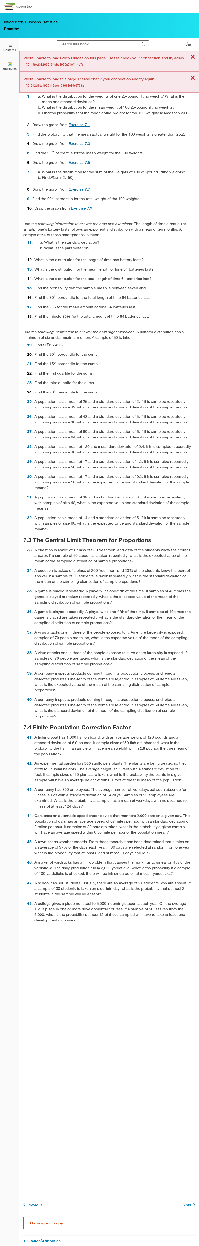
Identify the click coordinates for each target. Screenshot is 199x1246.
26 (29, 416)
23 (29, 382)
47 (29, 882)
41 (29, 737)
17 (29, 306)
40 (29, 699)
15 (29, 288)
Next (187, 1204)
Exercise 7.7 (79, 189)
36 (29, 611)
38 (29, 652)
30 (29, 476)
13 (29, 269)
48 (29, 903)
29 (29, 461)
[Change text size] (188, 44)
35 (29, 591)
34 (29, 570)
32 (29, 517)
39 (29, 673)
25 (29, 401)
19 (29, 344)
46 (29, 862)
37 (29, 632)
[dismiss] (193, 57)
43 (29, 789)
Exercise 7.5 (79, 162)
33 (29, 549)
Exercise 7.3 (79, 143)
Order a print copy (46, 1223)
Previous (34, 1204)
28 (29, 446)
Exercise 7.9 (81, 208)
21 (29, 363)
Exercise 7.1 (79, 124)
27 (29, 431)
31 (29, 497)
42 (29, 763)
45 (29, 841)
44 (29, 815)
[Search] (143, 44)
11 (29, 242)
